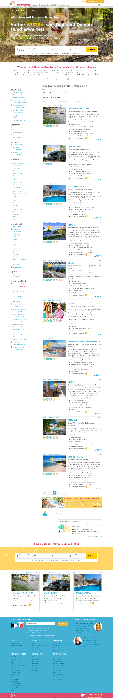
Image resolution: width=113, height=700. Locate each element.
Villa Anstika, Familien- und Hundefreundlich (84, 342)
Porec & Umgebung (56, 144)
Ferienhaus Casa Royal (76, 187)
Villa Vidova (72, 420)
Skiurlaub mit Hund (58, 677)
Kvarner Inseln (58, 454)
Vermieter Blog (35, 648)
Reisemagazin (56, 646)
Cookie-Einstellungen (58, 650)
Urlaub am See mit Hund (59, 666)
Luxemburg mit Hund (16, 686)
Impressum (59, 699)
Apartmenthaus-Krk (75, 457)
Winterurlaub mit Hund (58, 674)
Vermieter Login (81, 1)
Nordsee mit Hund (15, 690)
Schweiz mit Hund (15, 677)
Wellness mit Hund (57, 668)
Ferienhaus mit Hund (37, 659)
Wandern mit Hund (57, 657)
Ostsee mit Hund (15, 688)
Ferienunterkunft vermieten (39, 646)
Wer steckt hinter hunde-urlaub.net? (62, 643)
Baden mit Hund (57, 659)
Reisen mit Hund (51, 5)
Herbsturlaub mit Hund (58, 672)
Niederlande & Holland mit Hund (18, 666)
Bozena (71, 263)
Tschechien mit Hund (16, 683)
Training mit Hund (57, 670)
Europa (45, 90)
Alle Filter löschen (62, 92)
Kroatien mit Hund (15, 663)
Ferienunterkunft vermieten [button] (95, 1)
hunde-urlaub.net (49, 699)
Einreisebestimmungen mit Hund (19, 646)
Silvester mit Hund (57, 679)
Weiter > (63, 493)
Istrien (49, 105)
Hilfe (99, 5)
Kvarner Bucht (51, 184)
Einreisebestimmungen (63, 5)
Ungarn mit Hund (15, 679)
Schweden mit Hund (16, 672)
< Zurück (45, 493)
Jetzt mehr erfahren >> (95, 536)
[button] (24, 49)
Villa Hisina (72, 225)
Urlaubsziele (33, 5)
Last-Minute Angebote (23, 5)
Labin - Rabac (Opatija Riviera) (58, 105)
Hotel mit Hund (35, 663)
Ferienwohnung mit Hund (38, 657)
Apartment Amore (74, 147)
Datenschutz (65, 699)
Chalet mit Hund (36, 661)
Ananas (71, 382)
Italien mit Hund (15, 661)
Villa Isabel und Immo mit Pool (78, 109)
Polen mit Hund (15, 674)
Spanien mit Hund (15, 670)
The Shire (71, 304)
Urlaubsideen (42, 5)
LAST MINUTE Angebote (37, 671)
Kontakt (55, 648)
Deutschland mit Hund (16, 657)
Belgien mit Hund (15, 681)
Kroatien (45, 105)
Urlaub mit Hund (14, 7)
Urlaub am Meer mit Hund (59, 663)
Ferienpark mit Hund (37, 666)
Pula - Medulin (55, 339)
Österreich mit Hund (16, 659)
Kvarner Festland (58, 184)
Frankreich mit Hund (16, 668)
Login (33, 643)
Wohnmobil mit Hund (37, 668)
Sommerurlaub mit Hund (59, 661)
